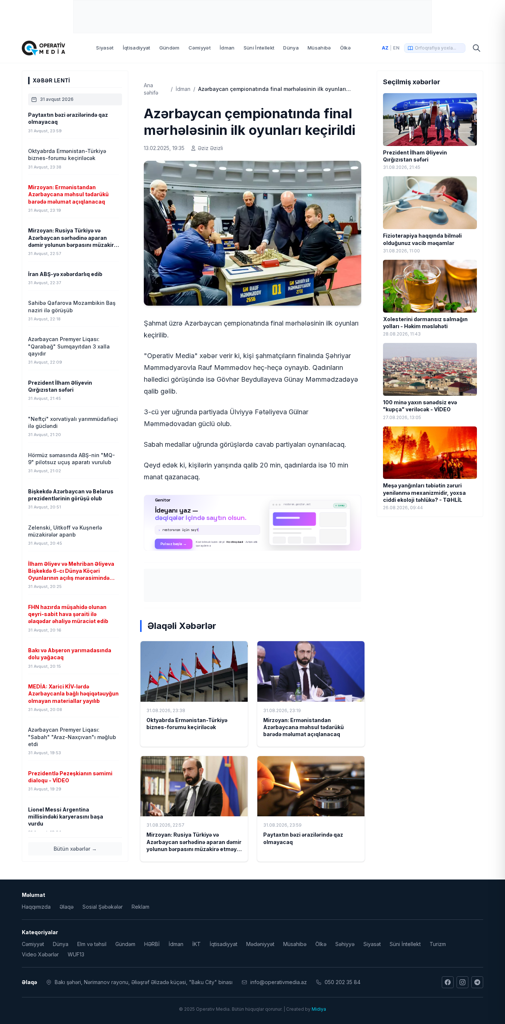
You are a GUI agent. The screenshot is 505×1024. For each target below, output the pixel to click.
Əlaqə (67, 907)
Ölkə (345, 48)
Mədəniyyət (260, 944)
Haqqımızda (36, 907)
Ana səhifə (151, 89)
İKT (196, 944)
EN (396, 48)
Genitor (252, 523)
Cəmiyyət (200, 48)
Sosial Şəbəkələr (102, 907)
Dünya (291, 48)
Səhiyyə (345, 944)
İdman (227, 48)
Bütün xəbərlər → (75, 849)
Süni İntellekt (259, 48)
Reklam (140, 907)
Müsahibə (319, 48)
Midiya (319, 1009)
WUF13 (76, 954)
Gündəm (169, 48)
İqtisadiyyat (136, 48)
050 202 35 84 (342, 982)
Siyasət (104, 48)
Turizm (438, 944)
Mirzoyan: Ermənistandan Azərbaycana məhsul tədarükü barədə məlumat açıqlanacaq (303, 727)
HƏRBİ (152, 944)
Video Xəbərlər (40, 954)
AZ (385, 48)
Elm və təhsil (91, 944)
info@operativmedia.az (278, 982)
